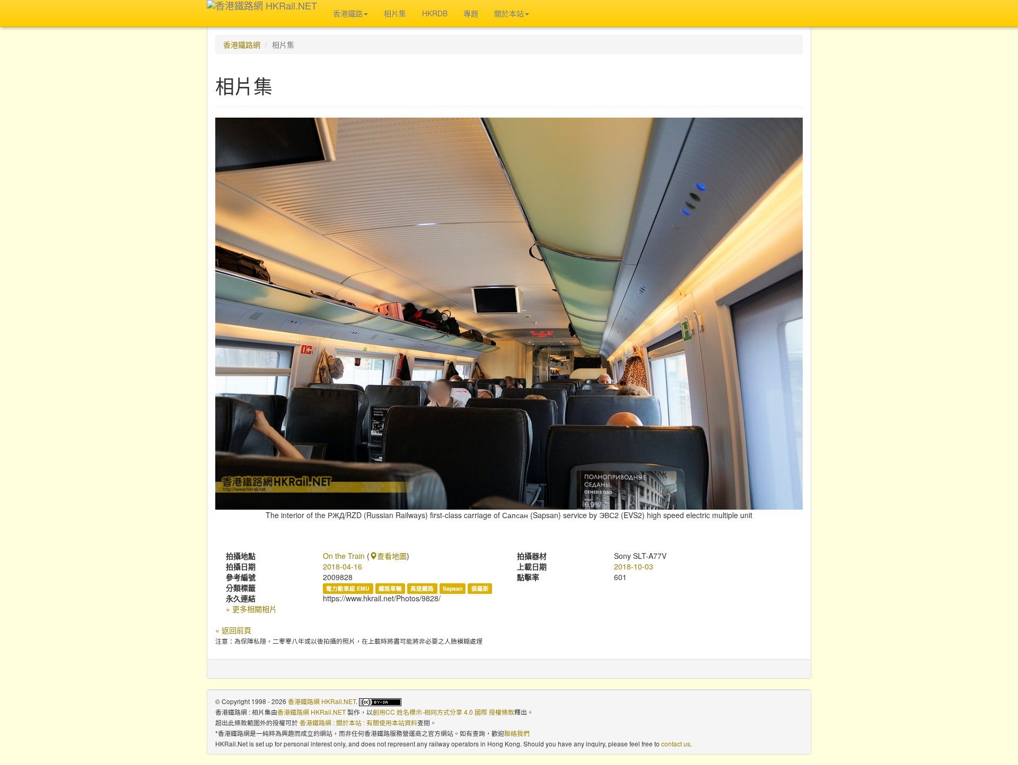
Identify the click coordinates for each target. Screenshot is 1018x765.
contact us (675, 743)
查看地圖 (392, 555)
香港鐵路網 (241, 44)
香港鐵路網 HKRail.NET (322, 701)
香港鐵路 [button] (348, 13)
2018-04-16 (342, 566)
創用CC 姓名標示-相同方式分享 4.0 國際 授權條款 (443, 711)
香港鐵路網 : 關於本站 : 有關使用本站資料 (358, 722)
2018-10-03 (633, 566)
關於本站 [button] (509, 13)
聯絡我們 (517, 732)
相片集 (395, 13)
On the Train (344, 555)
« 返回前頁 (233, 630)
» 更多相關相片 (251, 608)
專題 (470, 13)
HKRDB (434, 13)
